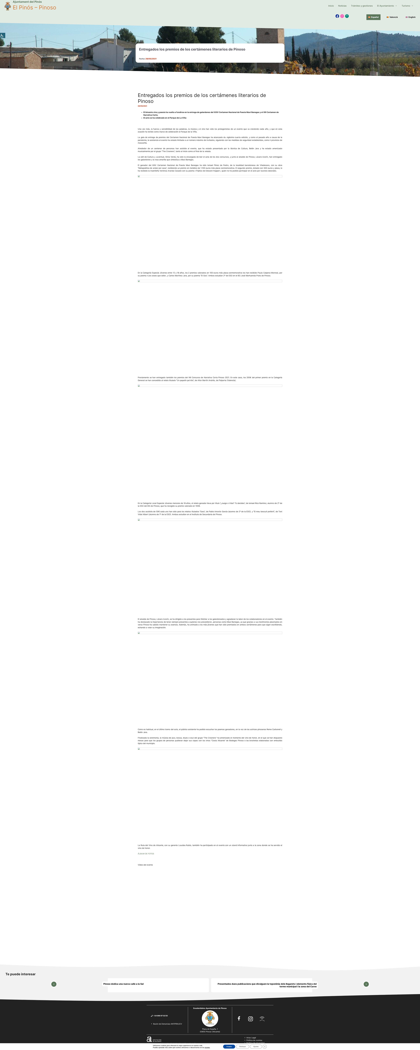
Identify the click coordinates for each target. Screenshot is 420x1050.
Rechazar (242, 1047)
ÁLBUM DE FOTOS (146, 854)
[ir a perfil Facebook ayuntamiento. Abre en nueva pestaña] (239, 1018)
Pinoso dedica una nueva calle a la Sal (123, 984)
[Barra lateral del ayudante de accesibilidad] (2, 35)
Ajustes (256, 1047)
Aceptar (229, 1047)
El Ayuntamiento (385, 5)
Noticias (342, 5)
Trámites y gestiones (362, 5)
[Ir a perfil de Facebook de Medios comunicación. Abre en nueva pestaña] (337, 16)
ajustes (207, 1048)
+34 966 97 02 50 (160, 1016)
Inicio (331, 5)
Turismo (406, 5)
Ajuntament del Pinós (27, 1)
